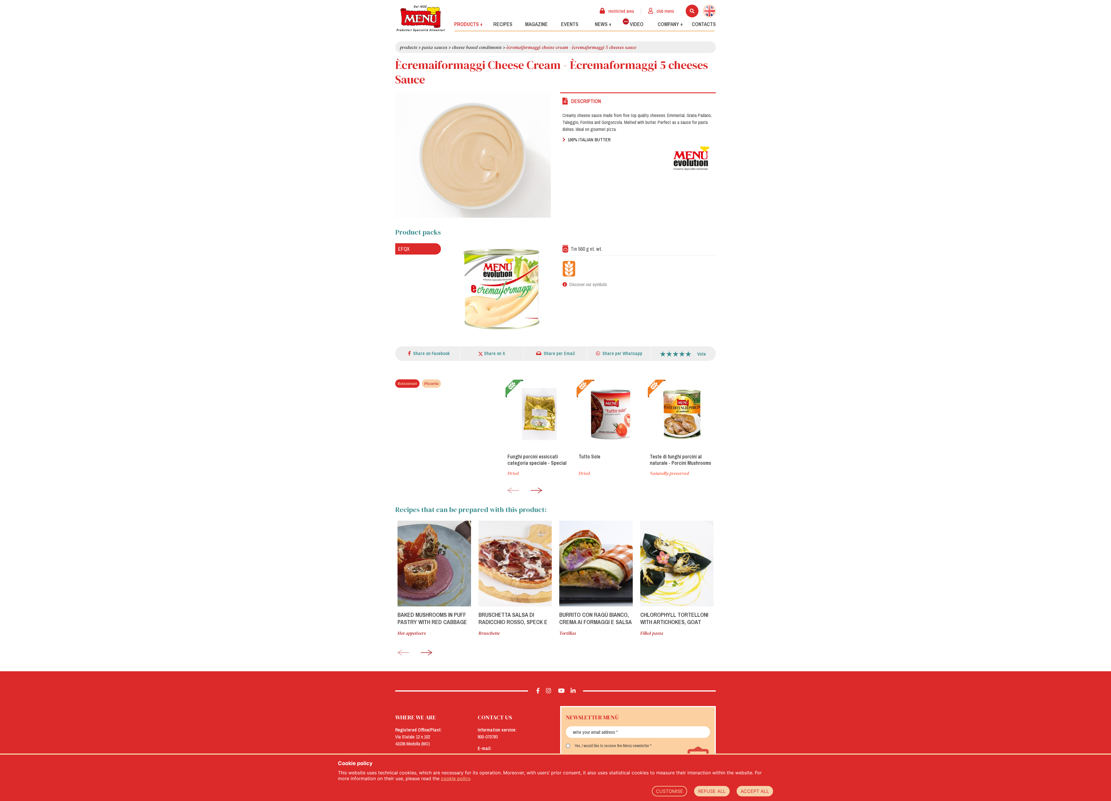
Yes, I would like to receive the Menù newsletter (612, 745)
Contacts (704, 24)
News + (603, 24)
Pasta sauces (434, 47)
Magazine (536, 24)
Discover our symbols (588, 284)
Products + (468, 24)
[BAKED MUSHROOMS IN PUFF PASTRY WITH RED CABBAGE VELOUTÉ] (434, 563)
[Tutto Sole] (610, 414)
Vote (701, 354)
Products (408, 47)
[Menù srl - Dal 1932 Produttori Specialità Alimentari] (420, 18)
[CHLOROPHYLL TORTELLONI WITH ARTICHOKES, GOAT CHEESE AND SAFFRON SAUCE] (677, 563)
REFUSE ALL (712, 791)
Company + (670, 24)
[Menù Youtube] (561, 690)
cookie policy (455, 778)
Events (569, 24)
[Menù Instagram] (549, 690)
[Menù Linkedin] (573, 690)
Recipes (502, 24)
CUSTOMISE (669, 791)
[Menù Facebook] (538, 690)
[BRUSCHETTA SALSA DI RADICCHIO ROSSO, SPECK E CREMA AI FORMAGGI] (515, 563)
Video (636, 24)
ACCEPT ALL (755, 791)
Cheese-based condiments (477, 47)
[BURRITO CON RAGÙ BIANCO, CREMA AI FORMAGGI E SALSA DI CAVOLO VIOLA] (596, 563)
